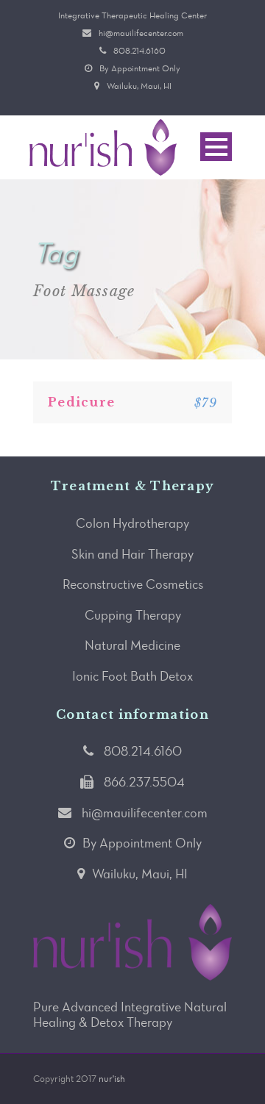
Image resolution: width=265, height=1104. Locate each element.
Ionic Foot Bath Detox (132, 676)
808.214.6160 (139, 51)
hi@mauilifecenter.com (141, 33)
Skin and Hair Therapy (132, 554)
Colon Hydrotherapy (132, 523)
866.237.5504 (144, 782)
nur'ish (112, 1078)
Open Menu (216, 146)
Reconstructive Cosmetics (133, 584)
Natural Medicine (132, 645)
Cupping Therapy (133, 615)
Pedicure (81, 402)
